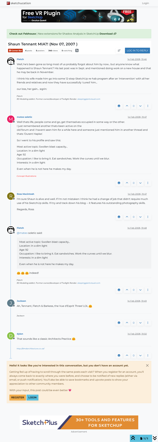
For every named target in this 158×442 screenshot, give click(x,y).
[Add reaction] (119, 106)
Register (17, 397)
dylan (20, 333)
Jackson (21, 301)
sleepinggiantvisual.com (88, 99)
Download (106, 33)
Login (32, 397)
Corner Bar (16, 50)
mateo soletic (24, 117)
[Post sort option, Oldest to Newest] (119, 51)
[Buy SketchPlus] (79, 422)
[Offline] (12, 61)
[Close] (147, 365)
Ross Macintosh (25, 194)
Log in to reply (137, 50)
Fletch (20, 59)
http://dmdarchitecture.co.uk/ (30, 348)
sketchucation (21, 3)
